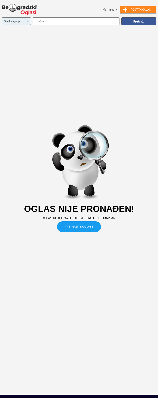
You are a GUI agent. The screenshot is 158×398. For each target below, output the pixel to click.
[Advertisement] (79, 366)
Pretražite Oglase (79, 226)
